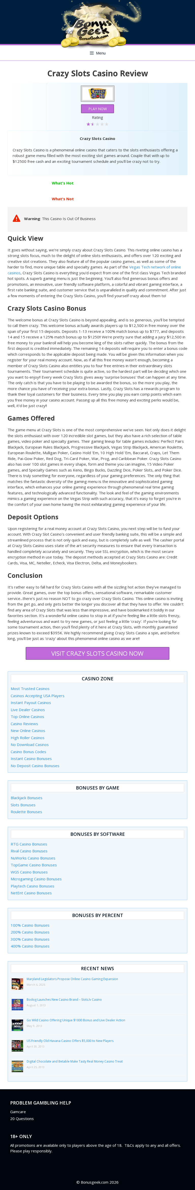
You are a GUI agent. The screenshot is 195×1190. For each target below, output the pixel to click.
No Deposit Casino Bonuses (35, 765)
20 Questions (22, 1118)
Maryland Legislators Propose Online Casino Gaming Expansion (72, 979)
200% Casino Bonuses (30, 932)
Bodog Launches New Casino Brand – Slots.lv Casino (64, 999)
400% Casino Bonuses (30, 946)
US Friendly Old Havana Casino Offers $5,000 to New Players (70, 1041)
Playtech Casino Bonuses (32, 885)
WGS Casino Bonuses (29, 871)
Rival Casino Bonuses (29, 850)
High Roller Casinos (27, 737)
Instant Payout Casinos (31, 702)
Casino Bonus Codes (28, 751)
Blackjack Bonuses (26, 797)
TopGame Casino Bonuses (34, 864)
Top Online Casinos (27, 716)
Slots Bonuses (23, 804)
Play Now (97, 108)
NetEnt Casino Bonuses (31, 892)
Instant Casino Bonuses (31, 758)
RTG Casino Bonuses (29, 844)
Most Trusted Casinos (30, 688)
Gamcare (18, 1111)
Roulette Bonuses (26, 811)
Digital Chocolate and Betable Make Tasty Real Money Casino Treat (75, 1061)
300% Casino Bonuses (30, 939)
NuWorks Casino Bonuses (33, 858)
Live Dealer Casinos (28, 709)
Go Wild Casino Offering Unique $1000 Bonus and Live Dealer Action (76, 1020)
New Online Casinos (28, 730)
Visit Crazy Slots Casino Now (97, 653)
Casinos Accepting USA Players (37, 695)
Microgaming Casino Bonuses (36, 878)
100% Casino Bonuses (30, 925)
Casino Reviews (24, 723)
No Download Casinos (30, 744)
